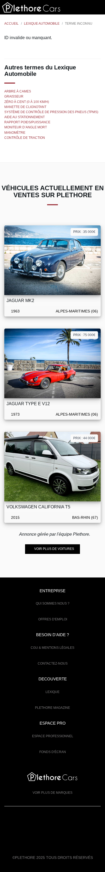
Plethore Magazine (52, 708)
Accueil (11, 23)
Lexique (53, 692)
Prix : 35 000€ (84, 232)
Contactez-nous (53, 663)
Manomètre (14, 133)
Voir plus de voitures (53, 549)
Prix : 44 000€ (84, 438)
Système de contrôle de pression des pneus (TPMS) (51, 112)
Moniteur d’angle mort (25, 127)
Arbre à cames (17, 91)
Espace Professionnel (52, 736)
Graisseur (13, 96)
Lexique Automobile (42, 23)
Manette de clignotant (25, 107)
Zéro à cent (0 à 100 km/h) (26, 102)
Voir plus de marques (52, 793)
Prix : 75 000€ (84, 335)
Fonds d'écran (52, 752)
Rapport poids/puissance (27, 122)
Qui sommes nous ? (52, 603)
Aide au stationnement (24, 117)
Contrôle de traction (24, 138)
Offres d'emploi (52, 619)
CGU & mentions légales (52, 648)
